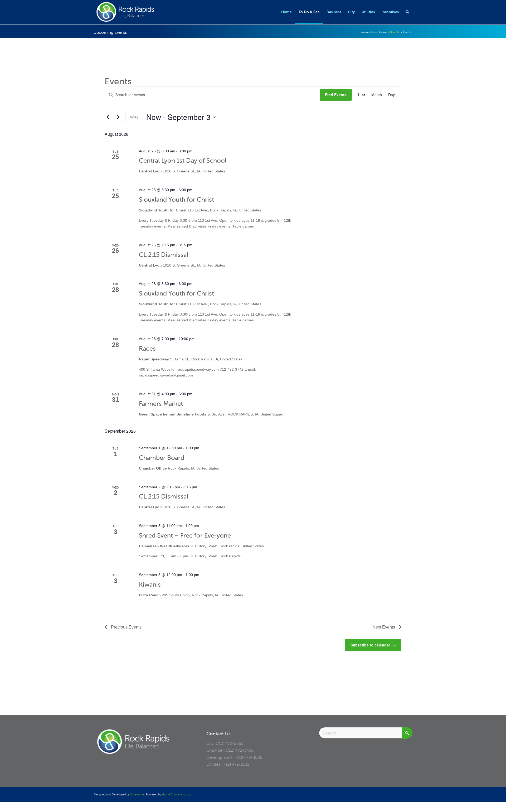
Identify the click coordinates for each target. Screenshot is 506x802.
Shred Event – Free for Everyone (185, 535)
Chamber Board (161, 457)
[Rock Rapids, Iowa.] (125, 11)
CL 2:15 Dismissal (163, 254)
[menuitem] (286, 11)
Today (133, 117)
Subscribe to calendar (370, 645)
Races (147, 348)
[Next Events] (118, 117)
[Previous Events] (108, 117)
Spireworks (137, 794)
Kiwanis (150, 584)
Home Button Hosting (176, 794)
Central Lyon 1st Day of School (182, 160)
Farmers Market (161, 403)
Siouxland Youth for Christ (176, 199)
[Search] (407, 11)
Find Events (336, 94)
